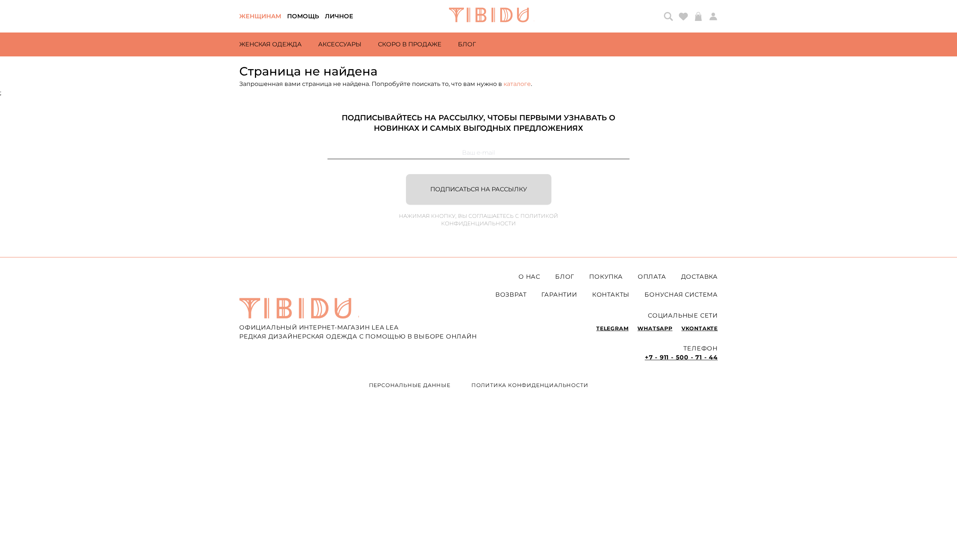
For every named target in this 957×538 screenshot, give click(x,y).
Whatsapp (654, 328)
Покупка (606, 276)
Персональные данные (409, 385)
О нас (529, 276)
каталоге (517, 83)
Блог (467, 44)
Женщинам (260, 16)
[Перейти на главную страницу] (491, 16)
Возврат (511, 294)
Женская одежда (270, 44)
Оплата (652, 276)
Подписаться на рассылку (478, 189)
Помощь (303, 16)
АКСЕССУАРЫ (339, 44)
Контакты (611, 294)
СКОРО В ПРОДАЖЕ (409, 44)
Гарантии (559, 294)
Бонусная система (681, 294)
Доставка (699, 276)
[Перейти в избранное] (683, 16)
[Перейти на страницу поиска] (668, 16)
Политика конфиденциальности (529, 385)
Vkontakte (699, 328)
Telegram (612, 328)
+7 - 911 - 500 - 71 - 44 (681, 357)
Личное (339, 16)
